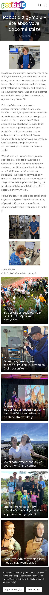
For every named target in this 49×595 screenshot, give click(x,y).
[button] (39, 5)
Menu (45, 5)
